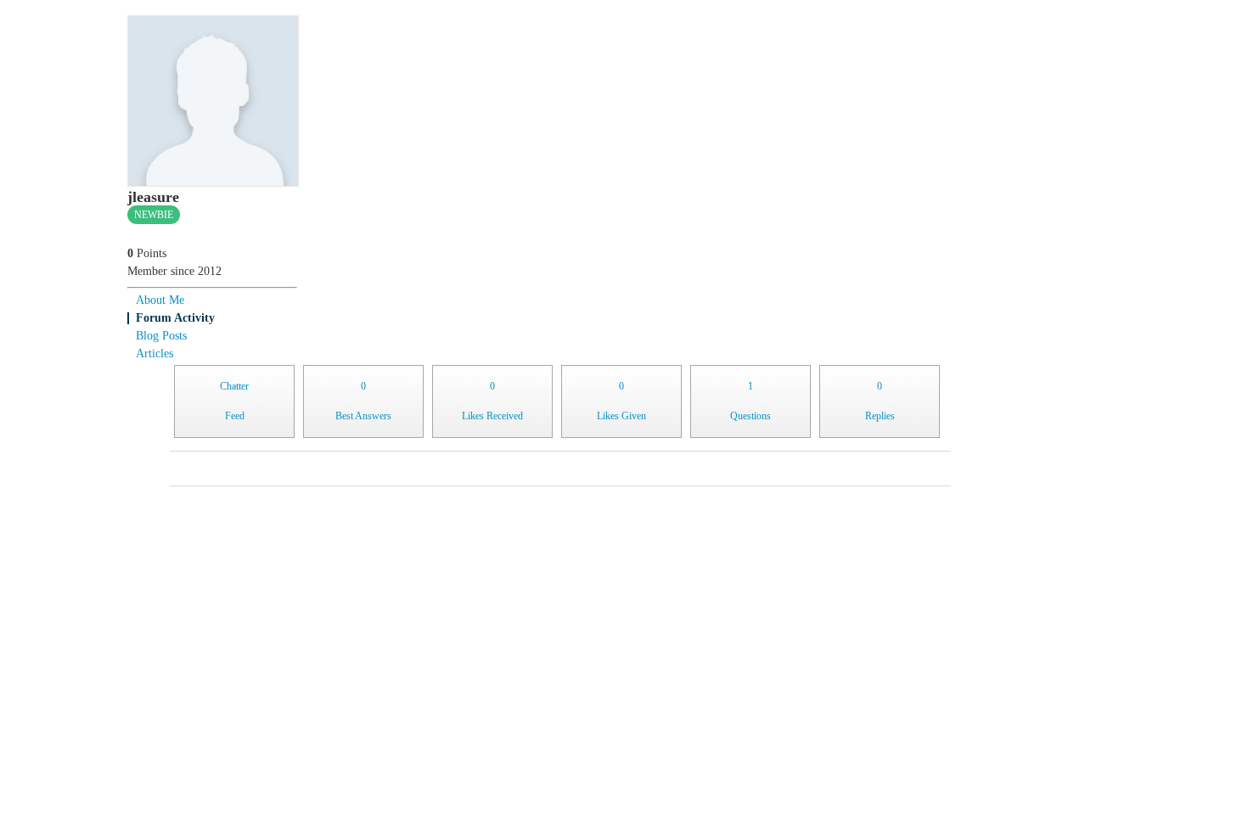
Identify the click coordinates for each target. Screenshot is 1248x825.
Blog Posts (161, 335)
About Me (160, 300)
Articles (154, 353)
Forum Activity (175, 317)
